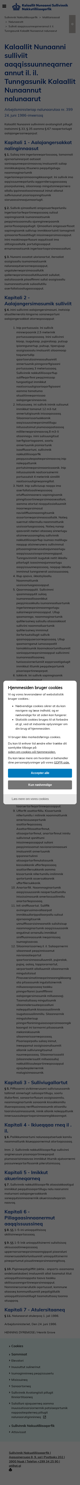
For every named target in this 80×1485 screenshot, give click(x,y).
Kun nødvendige (40, 784)
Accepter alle (40, 773)
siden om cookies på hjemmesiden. (32, 752)
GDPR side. (62, 762)
